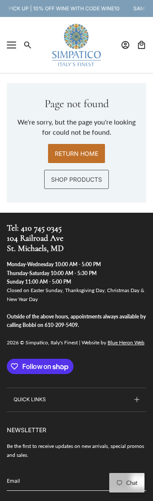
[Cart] (141, 45)
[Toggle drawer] (11, 45)
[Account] (125, 45)
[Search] (27, 45)
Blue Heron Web (126, 342)
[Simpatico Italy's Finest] (76, 45)
